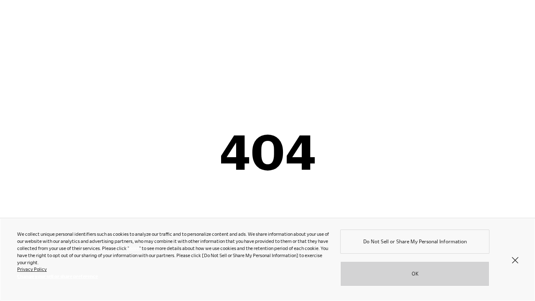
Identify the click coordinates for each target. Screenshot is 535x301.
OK (415, 273)
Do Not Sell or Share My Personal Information (415, 241)
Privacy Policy (32, 269)
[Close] (515, 259)
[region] (267, 259)
